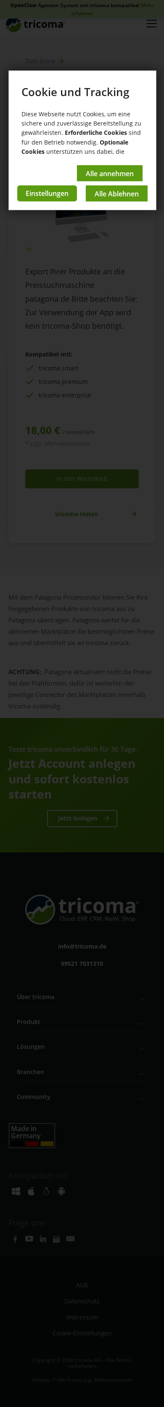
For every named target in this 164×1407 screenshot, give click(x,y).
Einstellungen (47, 193)
